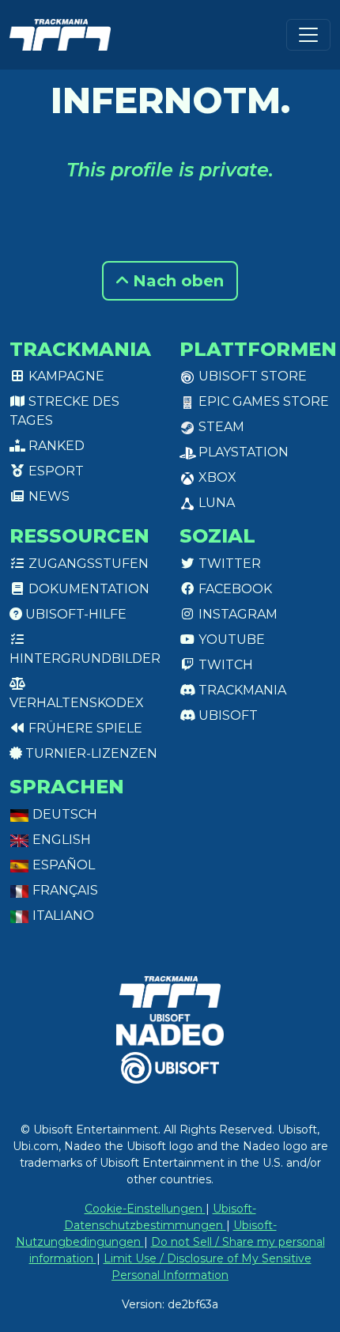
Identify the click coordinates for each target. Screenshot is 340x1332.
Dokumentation (87, 588)
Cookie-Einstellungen (145, 1208)
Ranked (55, 445)
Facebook (233, 588)
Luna (215, 502)
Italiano (61, 915)
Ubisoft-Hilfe (74, 614)
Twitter (228, 563)
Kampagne (64, 376)
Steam (219, 426)
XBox (215, 477)
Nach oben (176, 280)
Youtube (230, 639)
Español (62, 864)
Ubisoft (226, 715)
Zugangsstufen (87, 563)
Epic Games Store (262, 401)
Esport (54, 471)
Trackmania (240, 690)
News (47, 496)
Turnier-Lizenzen (89, 753)
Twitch (224, 664)
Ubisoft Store (251, 376)
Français (63, 890)
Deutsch (63, 814)
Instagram (236, 614)
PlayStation (242, 452)
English (60, 839)
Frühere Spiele (83, 728)
